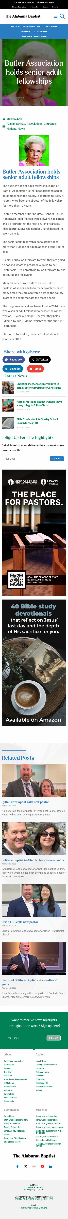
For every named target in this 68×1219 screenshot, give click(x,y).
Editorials (40, 1068)
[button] (62, 16)
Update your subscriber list (47, 1136)
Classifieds (40, 31)
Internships (9, 1094)
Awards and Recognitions (15, 1079)
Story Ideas (9, 1116)
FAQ (51, 1199)
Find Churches (10, 1098)
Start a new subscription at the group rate (49, 1132)
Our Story (8, 1072)
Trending (26, 31)
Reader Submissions (13, 1127)
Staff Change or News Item (16, 1120)
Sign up (56, 459)
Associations (34, 123)
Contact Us (9, 1065)
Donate (7, 1068)
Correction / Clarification (15, 1138)
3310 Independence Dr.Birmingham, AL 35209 (34, 1188)
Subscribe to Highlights (46, 1140)
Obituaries (40, 1079)
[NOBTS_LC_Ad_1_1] (34, 533)
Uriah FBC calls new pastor (20, 922)
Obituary (8, 1134)
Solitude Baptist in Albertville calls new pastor (33, 860)
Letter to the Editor (12, 1123)
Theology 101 (42, 1083)
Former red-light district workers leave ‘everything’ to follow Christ (39, 404)
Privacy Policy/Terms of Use (27, 1199)
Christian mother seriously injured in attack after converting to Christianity (39, 386)
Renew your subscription (47, 1120)
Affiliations (9, 1083)
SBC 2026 (15, 26)
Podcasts (40, 1076)
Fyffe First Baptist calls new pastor (25, 802)
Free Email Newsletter (34, 36)
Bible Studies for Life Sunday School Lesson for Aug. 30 (37, 421)
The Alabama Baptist (24, 2)
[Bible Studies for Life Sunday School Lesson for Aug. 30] (8, 423)
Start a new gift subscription (48, 1123)
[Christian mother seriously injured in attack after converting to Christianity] (8, 387)
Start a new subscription (46, 1116)
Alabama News (16, 123)
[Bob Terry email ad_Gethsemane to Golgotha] (34, 663)
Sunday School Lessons (46, 1065)
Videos (39, 1090)
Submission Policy (12, 1142)
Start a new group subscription (49, 1127)
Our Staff (8, 1076)
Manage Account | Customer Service (48, 1145)
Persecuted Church (44, 1087)
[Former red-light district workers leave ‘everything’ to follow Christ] (8, 405)
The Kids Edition (31, 26)
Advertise (8, 1090)
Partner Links (10, 1087)
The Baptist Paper (45, 2)
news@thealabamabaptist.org (34, 1208)
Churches (50, 123)
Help (45, 1199)
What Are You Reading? (14, 1131)
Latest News (50, 26)
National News (16, 128)
